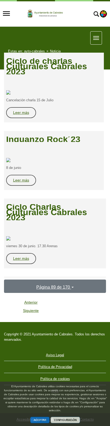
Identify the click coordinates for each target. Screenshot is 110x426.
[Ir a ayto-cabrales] (49, 13)
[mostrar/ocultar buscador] (96, 14)
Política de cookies (55, 379)
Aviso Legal (55, 355)
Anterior (31, 302)
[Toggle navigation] (6, 14)
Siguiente (31, 310)
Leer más (21, 112)
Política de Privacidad (55, 367)
